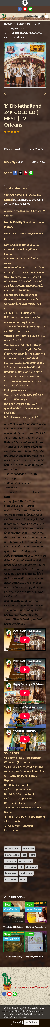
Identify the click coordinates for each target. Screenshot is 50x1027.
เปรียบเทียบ (39, 149)
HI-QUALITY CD (36, 162)
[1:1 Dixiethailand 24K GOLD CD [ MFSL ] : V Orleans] (25, 65)
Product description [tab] (17, 188)
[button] (32, 16)
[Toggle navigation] (46, 17)
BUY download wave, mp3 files (23, 417)
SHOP (21, 162)
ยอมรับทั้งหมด (31, 1022)
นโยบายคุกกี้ (23, 1017)
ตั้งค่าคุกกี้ (17, 1022)
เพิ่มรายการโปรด (15, 149)
